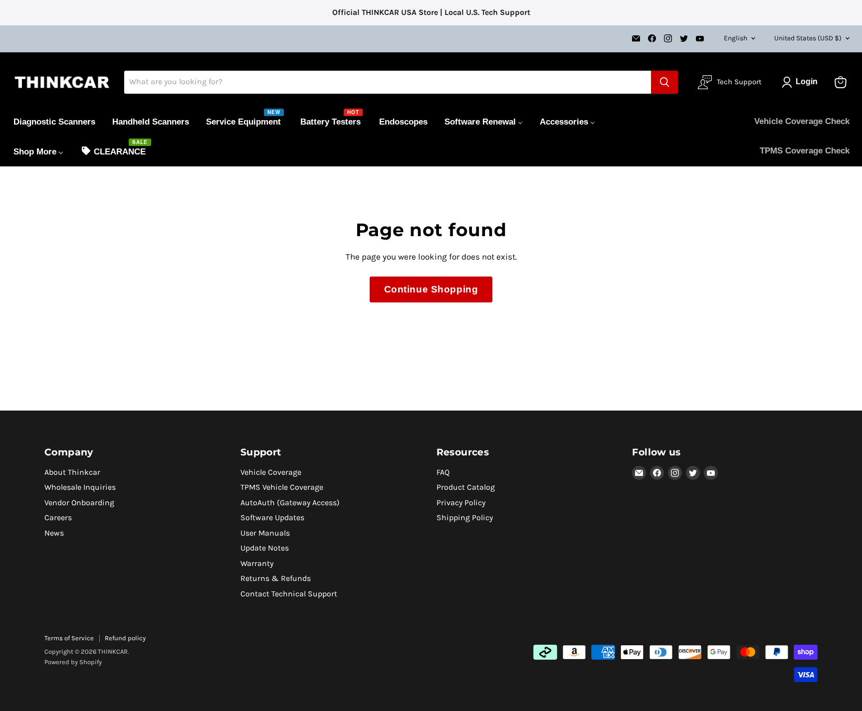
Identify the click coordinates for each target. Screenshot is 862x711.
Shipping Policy (464, 517)
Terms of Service (69, 638)
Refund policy (125, 638)
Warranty (256, 563)
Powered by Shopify (73, 662)
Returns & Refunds (275, 578)
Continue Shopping (431, 289)
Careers (58, 517)
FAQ (442, 472)
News (54, 533)
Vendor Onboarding (79, 502)
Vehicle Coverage (270, 472)
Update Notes (264, 548)
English (735, 38)
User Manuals (265, 533)
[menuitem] (54, 122)
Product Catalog (465, 487)
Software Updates (272, 517)
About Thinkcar (72, 472)
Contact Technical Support (288, 593)
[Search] (664, 82)
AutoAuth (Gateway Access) (290, 502)
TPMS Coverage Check (805, 150)
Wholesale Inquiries (80, 487)
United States (808, 38)
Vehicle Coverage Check (802, 121)
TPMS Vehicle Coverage (281, 487)
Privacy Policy (460, 502)
